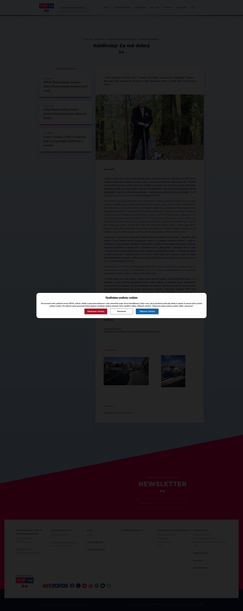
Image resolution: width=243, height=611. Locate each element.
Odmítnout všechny (95, 311)
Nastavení (121, 311)
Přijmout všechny (147, 311)
